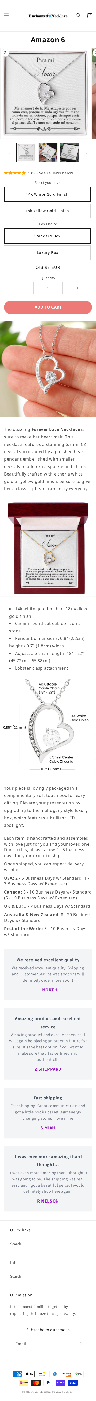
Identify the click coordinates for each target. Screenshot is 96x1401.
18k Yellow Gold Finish (47, 210)
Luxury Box (47, 252)
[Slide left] (9, 153)
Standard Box (47, 235)
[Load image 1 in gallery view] (26, 152)
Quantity (48, 278)
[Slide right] (86, 153)
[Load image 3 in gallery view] (69, 152)
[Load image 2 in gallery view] (48, 152)
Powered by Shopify (63, 1391)
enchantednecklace (41, 1391)
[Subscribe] (80, 1344)
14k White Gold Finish (47, 194)
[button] (6, 15)
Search (16, 1243)
